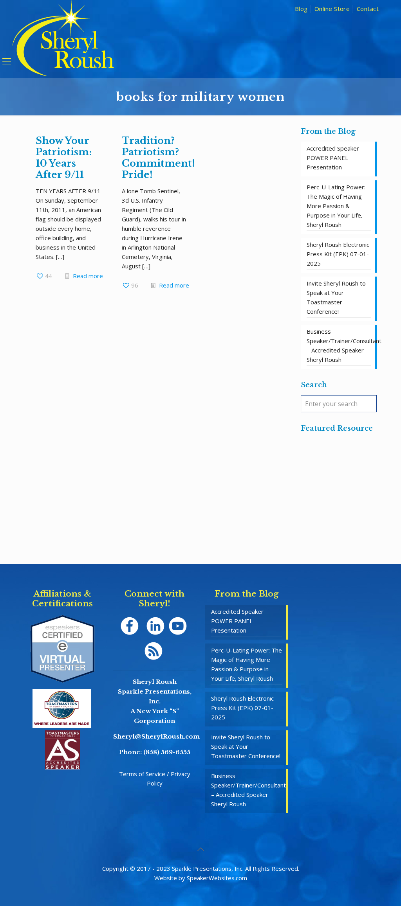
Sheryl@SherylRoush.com (156, 736)
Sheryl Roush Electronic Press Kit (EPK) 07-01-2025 (338, 254)
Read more (88, 276)
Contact (368, 9)
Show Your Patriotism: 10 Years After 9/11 (64, 157)
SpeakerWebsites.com (217, 878)
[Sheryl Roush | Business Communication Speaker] (63, 49)
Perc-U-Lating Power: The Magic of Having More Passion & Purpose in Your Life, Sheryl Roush (336, 205)
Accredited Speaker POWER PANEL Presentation (333, 157)
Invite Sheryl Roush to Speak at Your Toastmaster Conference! (336, 297)
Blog (301, 9)
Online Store (332, 9)
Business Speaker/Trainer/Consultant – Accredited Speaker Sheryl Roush (339, 345)
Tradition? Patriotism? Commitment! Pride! (158, 157)
